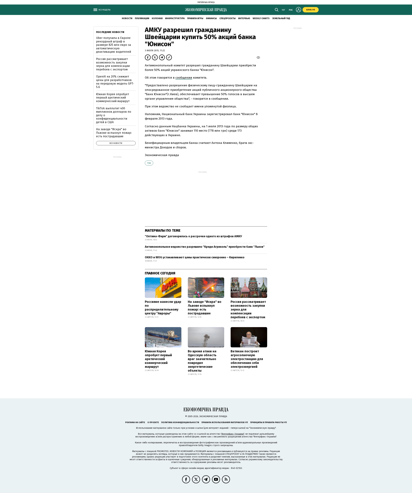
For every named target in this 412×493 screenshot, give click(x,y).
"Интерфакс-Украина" (232, 434)
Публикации (142, 18)
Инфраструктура (175, 18)
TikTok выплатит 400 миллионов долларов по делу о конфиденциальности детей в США (113, 115)
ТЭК (149, 163)
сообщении (183, 77)
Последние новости (110, 32)
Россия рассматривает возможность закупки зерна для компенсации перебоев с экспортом (248, 309)
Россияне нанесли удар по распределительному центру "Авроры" (163, 307)
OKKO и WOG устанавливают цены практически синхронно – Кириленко (194, 257)
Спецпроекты (227, 18)
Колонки (157, 18)
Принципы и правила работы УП (268, 422)
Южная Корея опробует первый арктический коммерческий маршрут (158, 359)
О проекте (153, 422)
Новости (127, 18)
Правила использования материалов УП (224, 422)
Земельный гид (281, 18)
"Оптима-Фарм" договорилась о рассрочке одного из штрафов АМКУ (193, 236)
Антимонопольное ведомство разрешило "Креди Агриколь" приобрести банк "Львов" (205, 247)
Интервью (244, 18)
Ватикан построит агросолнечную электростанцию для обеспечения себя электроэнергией (247, 359)
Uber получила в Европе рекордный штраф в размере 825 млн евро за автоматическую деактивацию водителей (113, 45)
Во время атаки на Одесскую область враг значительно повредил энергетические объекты (202, 360)
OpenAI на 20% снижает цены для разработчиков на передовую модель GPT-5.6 (115, 82)
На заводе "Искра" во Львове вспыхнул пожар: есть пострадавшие (204, 307)
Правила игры (195, 18)
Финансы (211, 18)
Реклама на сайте (135, 422)
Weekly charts (261, 18)
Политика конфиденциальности (180, 422)
